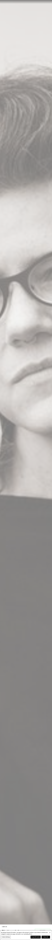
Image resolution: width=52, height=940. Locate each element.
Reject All (46, 937)
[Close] (49, 932)
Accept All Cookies (35, 937)
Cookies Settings (6, 937)
